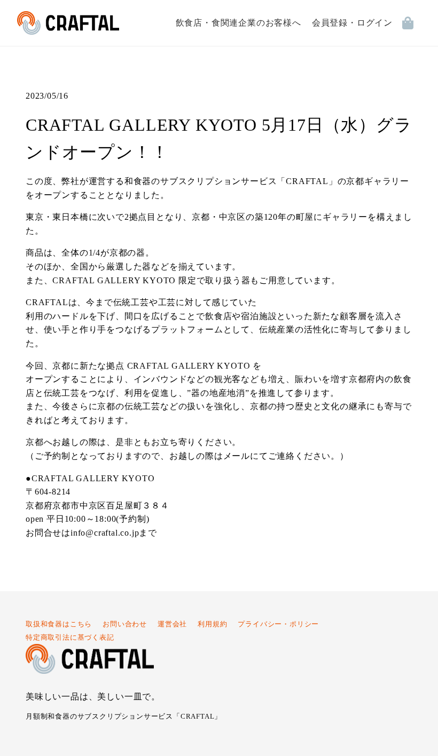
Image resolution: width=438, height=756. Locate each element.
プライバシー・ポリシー (278, 624)
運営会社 (172, 624)
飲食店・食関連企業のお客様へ (238, 22)
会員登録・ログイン (352, 22)
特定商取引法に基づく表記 (70, 637)
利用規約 (212, 624)
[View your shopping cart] (411, 23)
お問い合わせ (125, 624)
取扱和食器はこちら (59, 624)
